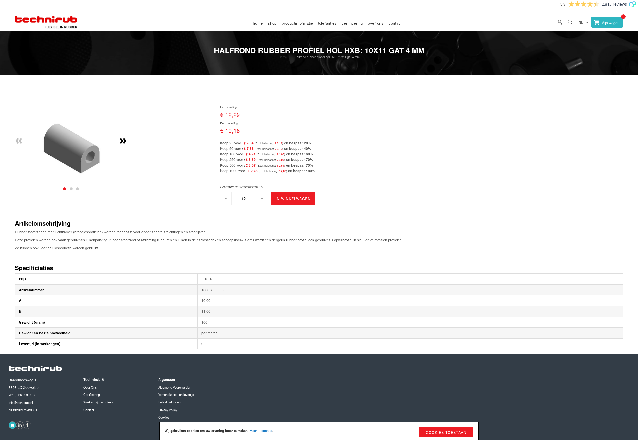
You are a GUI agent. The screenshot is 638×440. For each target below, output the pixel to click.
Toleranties (327, 23)
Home (258, 23)
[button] (559, 22)
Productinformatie (297, 23)
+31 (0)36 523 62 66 (22, 395)
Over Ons (90, 387)
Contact (395, 23)
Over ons (376, 23)
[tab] (64, 188)
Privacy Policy (167, 410)
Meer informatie (261, 430)
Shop (272, 23)
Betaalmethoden (169, 402)
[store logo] (46, 22)
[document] (319, 431)
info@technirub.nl (21, 402)
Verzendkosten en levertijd (176, 394)
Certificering (352, 23)
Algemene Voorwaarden (174, 387)
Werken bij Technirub (98, 402)
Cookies (163, 417)
